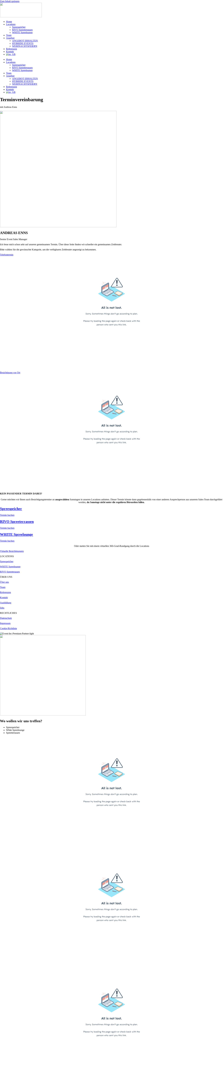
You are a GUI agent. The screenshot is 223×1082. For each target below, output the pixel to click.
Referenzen (11, 49)
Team (8, 35)
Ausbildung (5, 602)
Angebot (10, 38)
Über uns (4, 582)
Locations (10, 24)
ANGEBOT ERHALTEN (25, 40)
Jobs (2, 608)
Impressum (5, 623)
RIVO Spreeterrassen (22, 29)
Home (9, 21)
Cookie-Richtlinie (8, 628)
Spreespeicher (18, 27)
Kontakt (10, 51)
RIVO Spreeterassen (10, 571)
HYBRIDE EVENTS (22, 43)
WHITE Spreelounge (22, 32)
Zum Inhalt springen (9, 1)
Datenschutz (6, 618)
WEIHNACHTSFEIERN (24, 46)
